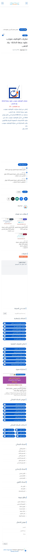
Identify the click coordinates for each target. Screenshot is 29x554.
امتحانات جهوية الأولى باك (14, 326)
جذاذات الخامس (9, 433)
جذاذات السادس (9, 436)
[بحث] (2, 3)
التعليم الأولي (22, 448)
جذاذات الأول (20, 430)
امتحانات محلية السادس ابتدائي (14, 335)
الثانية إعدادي (22, 478)
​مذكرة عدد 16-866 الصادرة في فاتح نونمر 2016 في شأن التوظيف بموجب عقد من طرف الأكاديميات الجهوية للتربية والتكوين (15, 117)
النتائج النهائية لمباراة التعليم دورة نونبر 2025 (15, 169)
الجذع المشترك (22, 491)
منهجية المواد (22, 516)
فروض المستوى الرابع (14, 417)
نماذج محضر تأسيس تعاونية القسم (10, 29)
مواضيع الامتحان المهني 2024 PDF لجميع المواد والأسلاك (16, 389)
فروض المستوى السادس (14, 420)
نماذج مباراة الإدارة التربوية (14, 352)
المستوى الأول (22, 451)
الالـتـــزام (25, 128)
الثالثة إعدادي (22, 475)
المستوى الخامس (21, 458)
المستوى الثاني (22, 455)
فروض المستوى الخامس (14, 413)
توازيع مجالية (22, 506)
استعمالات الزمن (21, 501)
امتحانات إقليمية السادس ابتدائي (14, 323)
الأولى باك (23, 486)
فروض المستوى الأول (14, 404)
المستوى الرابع (22, 460)
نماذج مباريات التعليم (14, 358)
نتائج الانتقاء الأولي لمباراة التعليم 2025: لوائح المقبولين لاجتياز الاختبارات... (15, 181)
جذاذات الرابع (21, 436)
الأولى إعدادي (22, 473)
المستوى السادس (21, 462)
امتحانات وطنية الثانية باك (14, 339)
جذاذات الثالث (8, 430)
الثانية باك (23, 488)
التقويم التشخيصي (21, 504)
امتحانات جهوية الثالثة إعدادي (14, 329)
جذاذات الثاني (21, 433)
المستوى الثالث (21, 453)
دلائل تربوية (22, 511)
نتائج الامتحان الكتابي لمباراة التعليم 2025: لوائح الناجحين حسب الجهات (14, 174)
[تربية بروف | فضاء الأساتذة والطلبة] (14, 3)
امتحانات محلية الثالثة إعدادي (14, 332)
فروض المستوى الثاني (14, 410)
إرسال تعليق (22, 262)
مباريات (25, 35)
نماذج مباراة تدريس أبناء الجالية (14, 355)
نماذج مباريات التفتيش (14, 361)
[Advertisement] (14, 18)
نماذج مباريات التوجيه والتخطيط (14, 364)
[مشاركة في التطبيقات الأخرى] (8, 199)
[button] (21, 199)
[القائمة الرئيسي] (26, 3)
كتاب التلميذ (22, 513)
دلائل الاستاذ (22, 508)
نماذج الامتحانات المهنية (14, 348)
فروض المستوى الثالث (14, 407)
